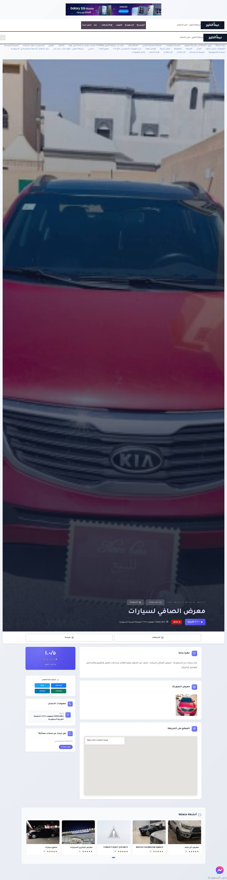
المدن (198, 49)
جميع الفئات (103, 49)
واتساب (59, 691)
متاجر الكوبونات (138, 52)
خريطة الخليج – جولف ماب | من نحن (68, 49)
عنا (95, 25)
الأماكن (61, 46)
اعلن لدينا (86, 25)
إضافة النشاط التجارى (151, 46)
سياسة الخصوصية (217, 52)
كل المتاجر (168, 52)
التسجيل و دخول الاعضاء (34, 46)
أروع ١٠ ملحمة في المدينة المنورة (197, 46)
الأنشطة (106, 25)
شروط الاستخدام (197, 52)
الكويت (119, 25)
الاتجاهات (156, 638)
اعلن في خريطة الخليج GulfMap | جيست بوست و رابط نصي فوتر (96, 46)
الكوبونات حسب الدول (215, 49)
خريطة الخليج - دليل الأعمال (189, 25)
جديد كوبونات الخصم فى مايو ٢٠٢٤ (127, 49)
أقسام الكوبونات (173, 46)
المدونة (189, 49)
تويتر (42, 685)
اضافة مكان (133, 46)
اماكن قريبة (165, 49)
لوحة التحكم (154, 52)
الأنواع (51, 46)
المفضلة (178, 49)
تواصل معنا (151, 49)
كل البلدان (181, 52)
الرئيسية (141, 25)
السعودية (129, 25)
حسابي (91, 49)
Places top (220, 46)
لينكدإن (42, 691)
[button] (113, 857)
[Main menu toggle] (2, 37)
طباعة (68, 638)
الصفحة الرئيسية (11, 46)
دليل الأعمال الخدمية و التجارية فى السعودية (30, 49)
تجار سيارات (153, 602)
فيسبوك (58, 685)
